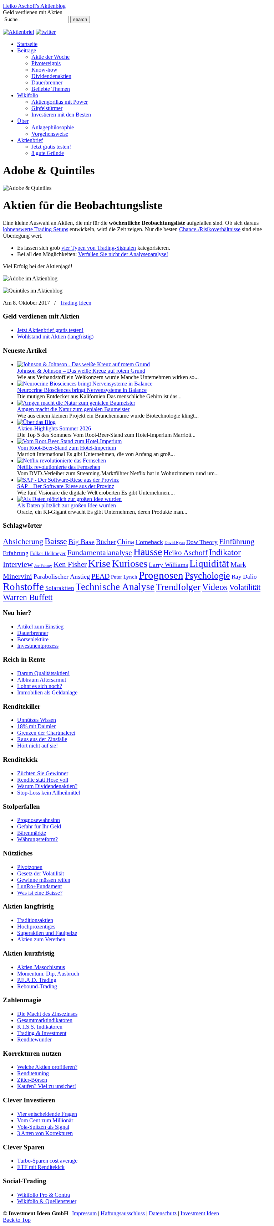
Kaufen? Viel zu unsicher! (46, 1086)
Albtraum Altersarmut (41, 680)
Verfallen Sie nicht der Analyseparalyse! (123, 254)
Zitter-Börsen (32, 1080)
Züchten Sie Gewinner (42, 773)
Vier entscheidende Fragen (47, 1114)
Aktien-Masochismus (41, 967)
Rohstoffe (23, 586)
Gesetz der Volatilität (40, 873)
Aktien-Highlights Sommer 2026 (54, 428)
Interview (18, 564)
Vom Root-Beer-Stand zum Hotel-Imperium (66, 448)
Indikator (225, 552)
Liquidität (209, 563)
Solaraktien (59, 588)
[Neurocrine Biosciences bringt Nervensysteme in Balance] (84, 384)
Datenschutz (163, 1213)
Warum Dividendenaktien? (47, 786)
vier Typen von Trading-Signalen (98, 248)
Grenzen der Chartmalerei (46, 733)
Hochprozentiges (36, 927)
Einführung (236, 541)
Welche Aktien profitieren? (47, 1067)
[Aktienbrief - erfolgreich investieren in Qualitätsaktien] (18, 32)
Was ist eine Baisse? (39, 893)
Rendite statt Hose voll (42, 780)
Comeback (149, 541)
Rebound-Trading (37, 986)
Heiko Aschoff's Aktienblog (34, 6)
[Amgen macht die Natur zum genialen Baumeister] (76, 403)
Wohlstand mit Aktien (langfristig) (55, 336)
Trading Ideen (75, 303)
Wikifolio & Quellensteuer (46, 1201)
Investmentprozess (38, 646)
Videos (215, 587)
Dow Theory (202, 542)
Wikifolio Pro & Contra (43, 1195)
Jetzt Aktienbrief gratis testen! (50, 330)
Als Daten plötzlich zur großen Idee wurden (66, 505)
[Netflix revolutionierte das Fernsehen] (61, 460)
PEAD (100, 576)
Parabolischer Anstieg (62, 576)
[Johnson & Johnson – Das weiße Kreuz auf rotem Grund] (83, 364)
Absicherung (23, 541)
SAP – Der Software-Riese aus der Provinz (65, 486)
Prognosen (161, 575)
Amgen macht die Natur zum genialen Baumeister (73, 409)
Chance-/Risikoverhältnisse (209, 229)
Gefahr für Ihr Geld (39, 826)
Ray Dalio (244, 576)
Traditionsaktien (35, 920)
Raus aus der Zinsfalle (42, 739)
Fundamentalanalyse (99, 552)
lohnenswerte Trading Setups (35, 229)
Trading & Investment (41, 1033)
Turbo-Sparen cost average (47, 1161)
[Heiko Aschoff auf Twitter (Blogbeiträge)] (46, 32)
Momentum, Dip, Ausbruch (48, 974)
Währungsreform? (37, 839)
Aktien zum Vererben (41, 939)
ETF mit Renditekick (41, 1167)
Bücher (106, 541)
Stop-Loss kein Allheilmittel (48, 793)
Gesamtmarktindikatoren (44, 1020)
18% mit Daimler (36, 726)
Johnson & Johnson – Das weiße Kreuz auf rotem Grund (81, 371)
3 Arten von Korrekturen (45, 1133)
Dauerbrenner (32, 633)
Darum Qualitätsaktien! (43, 673)
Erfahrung (16, 553)
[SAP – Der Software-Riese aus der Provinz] (68, 480)
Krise (99, 563)
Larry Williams (168, 564)
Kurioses (129, 563)
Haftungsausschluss (123, 1213)
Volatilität (244, 587)
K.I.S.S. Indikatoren (39, 1027)
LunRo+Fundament (39, 886)
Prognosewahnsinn (38, 820)
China (125, 541)
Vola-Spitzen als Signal (43, 1127)
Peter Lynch (124, 577)
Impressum (84, 1213)
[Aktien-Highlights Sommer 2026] (36, 422)
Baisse (56, 541)
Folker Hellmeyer (48, 553)
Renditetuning (33, 1073)
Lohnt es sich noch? (39, 686)
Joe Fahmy (43, 566)
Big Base (81, 541)
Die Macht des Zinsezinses (47, 1014)
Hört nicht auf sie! (37, 746)
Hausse (147, 551)
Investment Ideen (200, 1213)
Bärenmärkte (31, 833)
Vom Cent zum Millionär (45, 1120)
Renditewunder (34, 1039)
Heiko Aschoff (185, 553)
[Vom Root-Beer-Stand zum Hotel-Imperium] (69, 441)
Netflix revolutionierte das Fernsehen (58, 467)
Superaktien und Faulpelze (47, 933)
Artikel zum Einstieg (40, 627)
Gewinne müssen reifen (43, 880)
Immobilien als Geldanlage (47, 692)
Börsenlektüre (33, 639)
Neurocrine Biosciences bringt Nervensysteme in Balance (82, 390)
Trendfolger (178, 586)
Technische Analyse (115, 586)
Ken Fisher (70, 564)
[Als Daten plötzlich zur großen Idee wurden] (69, 499)
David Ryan (174, 542)
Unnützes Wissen (36, 720)
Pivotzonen (29, 867)
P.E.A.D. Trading (36, 980)
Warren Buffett (27, 597)
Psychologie (207, 575)
